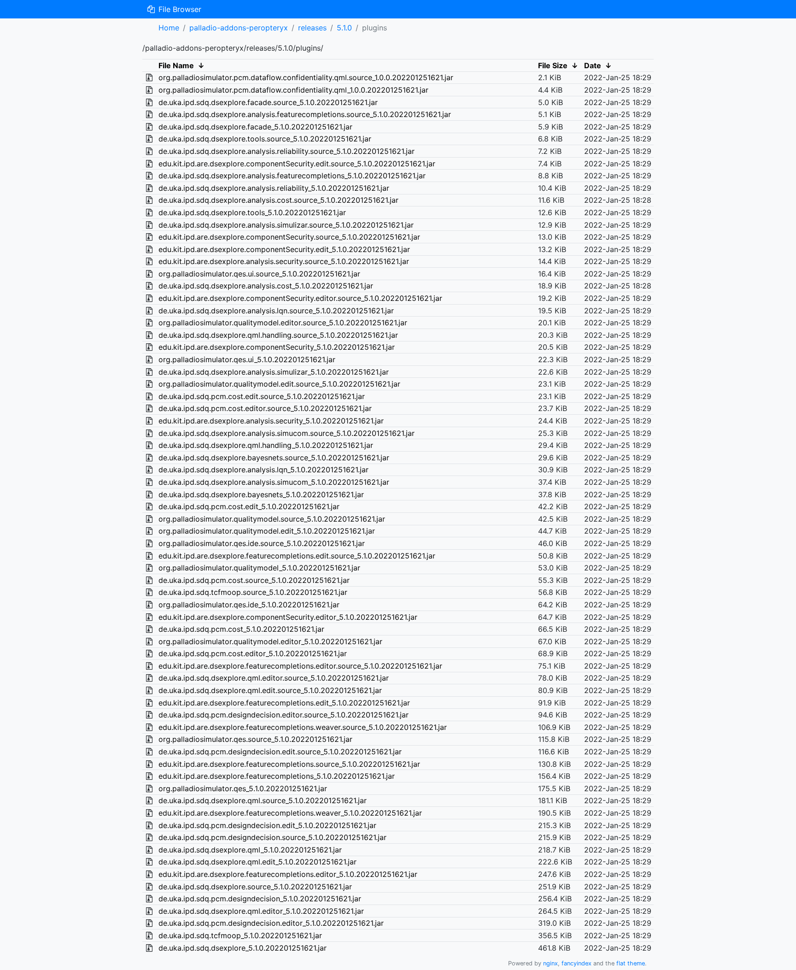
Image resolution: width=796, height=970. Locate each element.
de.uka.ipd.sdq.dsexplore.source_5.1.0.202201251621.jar (255, 886)
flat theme (630, 963)
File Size (553, 65)
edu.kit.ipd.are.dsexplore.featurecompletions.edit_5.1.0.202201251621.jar (284, 702)
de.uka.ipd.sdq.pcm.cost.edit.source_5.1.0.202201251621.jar (261, 396)
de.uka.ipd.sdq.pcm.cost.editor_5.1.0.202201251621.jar (252, 653)
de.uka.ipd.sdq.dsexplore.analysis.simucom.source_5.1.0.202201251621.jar (286, 433)
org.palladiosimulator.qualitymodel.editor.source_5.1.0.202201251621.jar (282, 322)
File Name (176, 65)
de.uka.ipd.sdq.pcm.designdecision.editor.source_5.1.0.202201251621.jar (283, 714)
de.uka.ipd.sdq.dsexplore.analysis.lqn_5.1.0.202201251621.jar (263, 469)
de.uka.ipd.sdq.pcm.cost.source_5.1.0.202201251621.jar (254, 580)
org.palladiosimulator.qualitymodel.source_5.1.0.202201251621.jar (271, 518)
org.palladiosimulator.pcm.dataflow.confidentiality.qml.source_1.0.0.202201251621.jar (305, 77)
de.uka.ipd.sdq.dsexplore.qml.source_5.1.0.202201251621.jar (262, 800)
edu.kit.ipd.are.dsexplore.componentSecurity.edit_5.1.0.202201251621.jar (284, 249)
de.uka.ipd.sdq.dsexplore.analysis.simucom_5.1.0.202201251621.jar (273, 482)
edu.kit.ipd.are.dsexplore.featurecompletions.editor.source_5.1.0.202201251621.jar (300, 665)
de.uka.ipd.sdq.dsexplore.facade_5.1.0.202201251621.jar (255, 126)
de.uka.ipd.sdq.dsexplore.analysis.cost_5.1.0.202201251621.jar (265, 285)
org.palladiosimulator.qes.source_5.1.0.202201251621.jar (255, 739)
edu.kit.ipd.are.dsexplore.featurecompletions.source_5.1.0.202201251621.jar (289, 764)
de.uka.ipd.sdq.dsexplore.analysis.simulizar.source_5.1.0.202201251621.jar (286, 224)
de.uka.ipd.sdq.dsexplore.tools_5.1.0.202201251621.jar (252, 212)
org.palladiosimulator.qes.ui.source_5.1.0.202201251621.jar (259, 273)
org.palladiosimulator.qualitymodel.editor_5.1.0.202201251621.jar (270, 641)
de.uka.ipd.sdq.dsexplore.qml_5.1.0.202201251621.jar (250, 849)
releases (312, 27)
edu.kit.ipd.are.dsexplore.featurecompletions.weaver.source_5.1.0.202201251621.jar (302, 727)
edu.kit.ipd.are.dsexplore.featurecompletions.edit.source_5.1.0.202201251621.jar (296, 555)
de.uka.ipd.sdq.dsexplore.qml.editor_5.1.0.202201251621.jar (261, 911)
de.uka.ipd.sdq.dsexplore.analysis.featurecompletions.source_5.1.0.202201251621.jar (304, 114)
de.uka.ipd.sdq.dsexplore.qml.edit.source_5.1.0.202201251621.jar (270, 690)
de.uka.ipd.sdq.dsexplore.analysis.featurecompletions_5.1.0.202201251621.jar (292, 175)
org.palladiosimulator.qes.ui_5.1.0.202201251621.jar (246, 359)
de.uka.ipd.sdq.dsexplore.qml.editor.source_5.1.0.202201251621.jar (273, 677)
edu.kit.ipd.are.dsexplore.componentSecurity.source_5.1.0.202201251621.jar (289, 236)
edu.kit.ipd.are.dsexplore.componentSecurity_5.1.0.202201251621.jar (276, 347)
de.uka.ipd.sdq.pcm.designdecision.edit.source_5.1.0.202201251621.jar (280, 751)
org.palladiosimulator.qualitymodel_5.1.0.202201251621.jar (259, 567)
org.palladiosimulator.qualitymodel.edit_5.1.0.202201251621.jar (266, 530)
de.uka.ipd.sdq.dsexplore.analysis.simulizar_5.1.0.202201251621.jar (273, 371)
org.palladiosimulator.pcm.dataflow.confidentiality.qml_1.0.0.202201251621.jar (293, 89)
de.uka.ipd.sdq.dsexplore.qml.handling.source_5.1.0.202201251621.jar (278, 335)
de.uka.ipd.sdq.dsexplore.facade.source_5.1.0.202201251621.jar (268, 102)
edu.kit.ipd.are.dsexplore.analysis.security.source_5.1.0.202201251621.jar (283, 261)
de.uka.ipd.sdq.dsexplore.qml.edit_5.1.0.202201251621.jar (257, 861)
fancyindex (576, 963)
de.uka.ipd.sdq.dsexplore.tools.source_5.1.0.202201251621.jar (264, 138)
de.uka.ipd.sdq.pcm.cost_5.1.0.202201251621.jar (241, 629)
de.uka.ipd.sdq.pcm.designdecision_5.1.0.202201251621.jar (259, 898)
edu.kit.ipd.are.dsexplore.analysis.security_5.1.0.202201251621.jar (271, 420)
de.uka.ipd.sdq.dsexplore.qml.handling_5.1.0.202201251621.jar (265, 445)
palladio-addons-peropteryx (238, 27)
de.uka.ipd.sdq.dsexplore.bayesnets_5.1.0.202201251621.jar (261, 494)
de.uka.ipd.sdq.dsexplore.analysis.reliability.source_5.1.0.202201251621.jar (286, 151)
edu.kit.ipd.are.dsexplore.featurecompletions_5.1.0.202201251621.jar (276, 776)
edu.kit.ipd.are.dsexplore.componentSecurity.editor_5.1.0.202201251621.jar (287, 617)
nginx (550, 963)
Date (592, 65)
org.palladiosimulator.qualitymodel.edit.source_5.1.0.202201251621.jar (279, 383)
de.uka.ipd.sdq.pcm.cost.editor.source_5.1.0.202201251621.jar (265, 408)
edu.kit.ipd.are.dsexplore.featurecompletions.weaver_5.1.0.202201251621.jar (290, 812)
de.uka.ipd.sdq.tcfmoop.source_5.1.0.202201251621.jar (252, 592)
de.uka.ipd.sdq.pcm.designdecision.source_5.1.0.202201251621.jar (272, 837)
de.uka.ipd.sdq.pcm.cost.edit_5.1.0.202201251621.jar (248, 506)
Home (168, 27)
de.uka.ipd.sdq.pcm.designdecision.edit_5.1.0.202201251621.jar (267, 825)
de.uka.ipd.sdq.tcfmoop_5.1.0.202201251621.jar (240, 935)
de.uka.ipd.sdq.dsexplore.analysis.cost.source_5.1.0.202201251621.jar (278, 200)
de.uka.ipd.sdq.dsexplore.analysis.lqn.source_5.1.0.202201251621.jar (276, 310)
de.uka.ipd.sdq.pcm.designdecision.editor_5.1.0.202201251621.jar (271, 923)
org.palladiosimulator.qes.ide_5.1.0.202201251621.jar (248, 604)
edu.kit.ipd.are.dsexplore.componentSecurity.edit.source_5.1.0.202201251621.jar (296, 163)
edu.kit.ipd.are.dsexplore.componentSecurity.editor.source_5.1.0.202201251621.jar (300, 298)
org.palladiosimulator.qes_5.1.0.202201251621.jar (242, 788)
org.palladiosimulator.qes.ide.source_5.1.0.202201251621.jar (261, 543)
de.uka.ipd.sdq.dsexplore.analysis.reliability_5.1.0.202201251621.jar (273, 188)
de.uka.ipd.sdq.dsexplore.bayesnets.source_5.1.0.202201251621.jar (273, 457)
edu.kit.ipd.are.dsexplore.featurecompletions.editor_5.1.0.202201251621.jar (287, 874)
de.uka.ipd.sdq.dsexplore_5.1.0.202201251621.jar (242, 947)
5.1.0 (344, 27)
